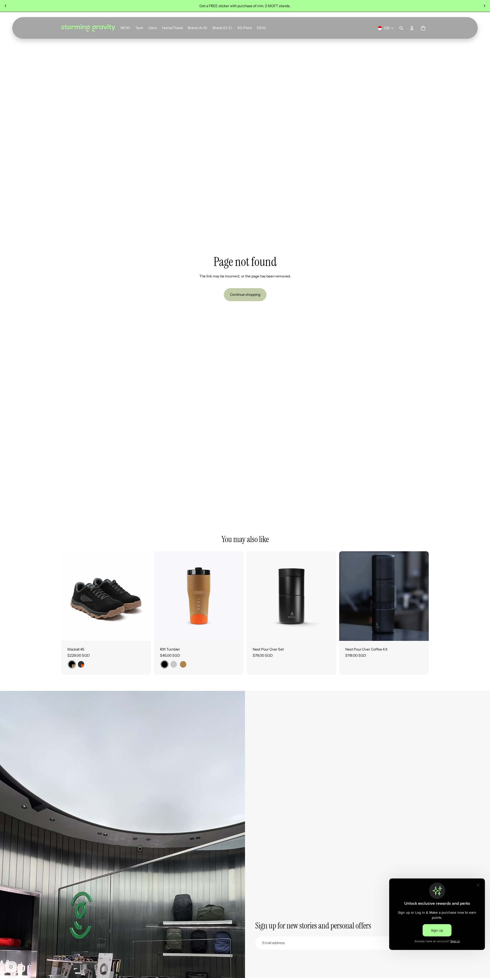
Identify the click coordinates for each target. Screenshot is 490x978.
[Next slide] (484, 5)
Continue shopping (245, 294)
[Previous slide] (5, 5)
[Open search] (401, 28)
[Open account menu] (412, 28)
